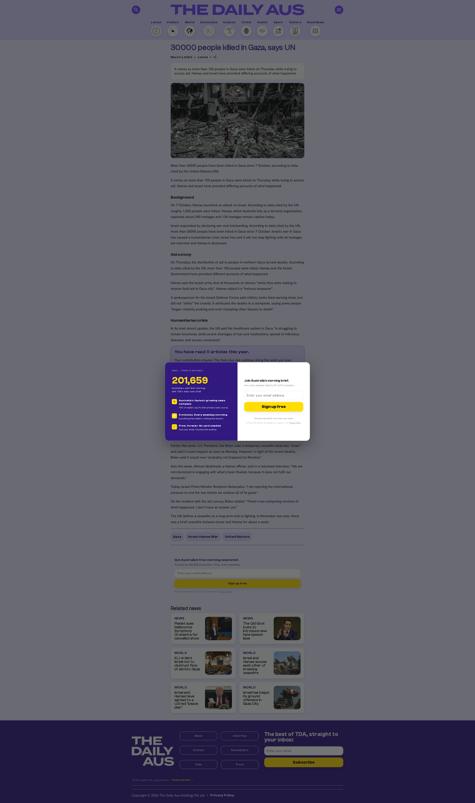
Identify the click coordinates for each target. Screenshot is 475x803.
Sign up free (274, 406)
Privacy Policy (295, 423)
